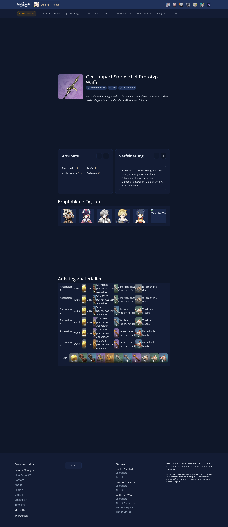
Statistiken (142, 13)
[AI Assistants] (208, 4)
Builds (57, 13)
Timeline (20, 504)
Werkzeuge (122, 13)
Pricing (19, 490)
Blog (76, 13)
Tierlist (119, 477)
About (18, 485)
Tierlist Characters (125, 503)
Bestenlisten (101, 13)
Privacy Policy (23, 475)
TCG (84, 13)
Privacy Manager (24, 470)
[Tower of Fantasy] (167, 4)
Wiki (177, 13)
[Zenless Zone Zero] (181, 4)
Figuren (47, 13)
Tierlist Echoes (123, 511)
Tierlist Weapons (124, 507)
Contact (19, 480)
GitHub (19, 494)
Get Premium (28, 13)
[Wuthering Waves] (188, 4)
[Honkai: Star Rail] (174, 4)
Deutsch (73, 465)
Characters (121, 472)
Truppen (67, 13)
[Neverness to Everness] (202, 4)
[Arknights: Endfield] (195, 4)
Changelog (21, 499)
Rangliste (161, 13)
